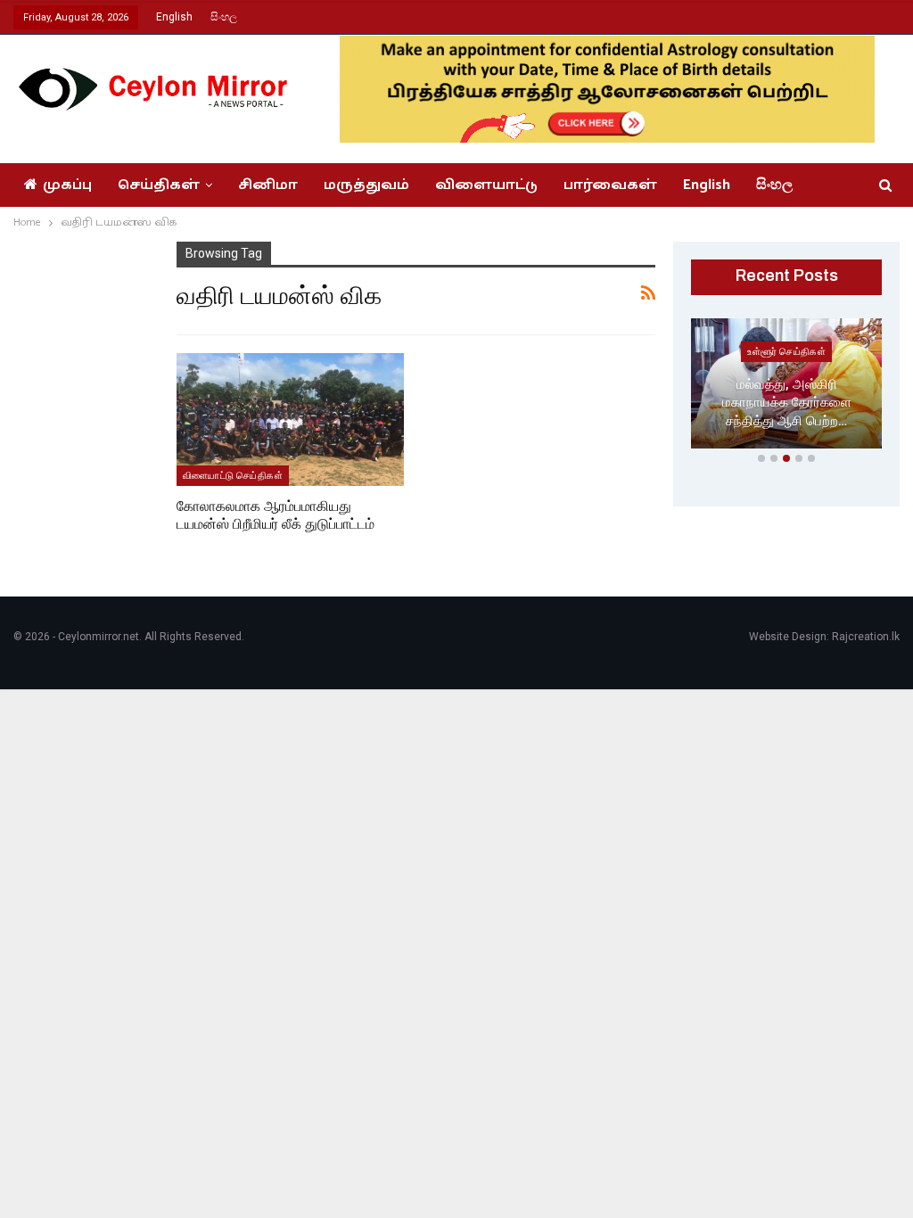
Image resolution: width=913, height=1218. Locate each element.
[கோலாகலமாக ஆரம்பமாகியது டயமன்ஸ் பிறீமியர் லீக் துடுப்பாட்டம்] (291, 419)
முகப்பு (67, 185)
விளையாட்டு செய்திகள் (233, 475)
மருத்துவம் (366, 185)
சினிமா (268, 185)
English (174, 17)
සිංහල (223, 17)
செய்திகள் (159, 185)
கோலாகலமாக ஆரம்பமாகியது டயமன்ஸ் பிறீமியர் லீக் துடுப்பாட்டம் (275, 515)
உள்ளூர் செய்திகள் (786, 351)
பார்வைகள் (610, 185)
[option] (786, 387)
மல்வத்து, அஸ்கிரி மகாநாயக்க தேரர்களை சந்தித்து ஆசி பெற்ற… (786, 402)
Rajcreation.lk (866, 636)
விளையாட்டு (486, 185)
